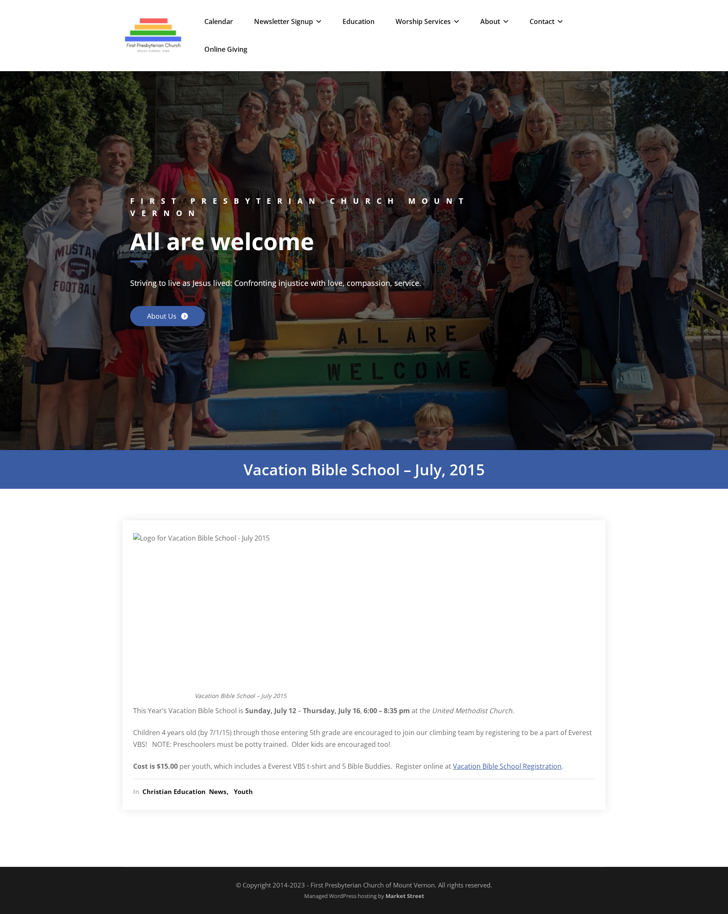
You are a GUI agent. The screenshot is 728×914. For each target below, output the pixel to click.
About (490, 21)
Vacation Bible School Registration (507, 766)
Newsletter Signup (283, 21)
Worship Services (423, 21)
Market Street (404, 896)
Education (359, 21)
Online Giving (225, 49)
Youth (243, 791)
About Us (162, 316)
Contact (542, 21)
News (217, 791)
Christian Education (174, 791)
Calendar (218, 21)
